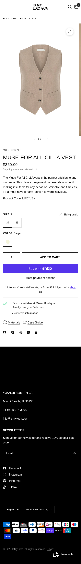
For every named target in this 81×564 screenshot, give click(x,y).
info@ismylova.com (16, 418)
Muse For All (12, 150)
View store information (25, 313)
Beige (7, 242)
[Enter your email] (74, 453)
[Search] (69, 7)
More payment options (40, 277)
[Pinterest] (21, 332)
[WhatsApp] (29, 332)
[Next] (47, 139)
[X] (13, 332)
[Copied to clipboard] (36, 332)
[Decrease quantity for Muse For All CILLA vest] (6, 257)
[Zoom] (70, 31)
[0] (75, 7)
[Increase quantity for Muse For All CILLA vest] (17, 257)
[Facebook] (5, 332)
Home (6, 18)
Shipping (8, 169)
